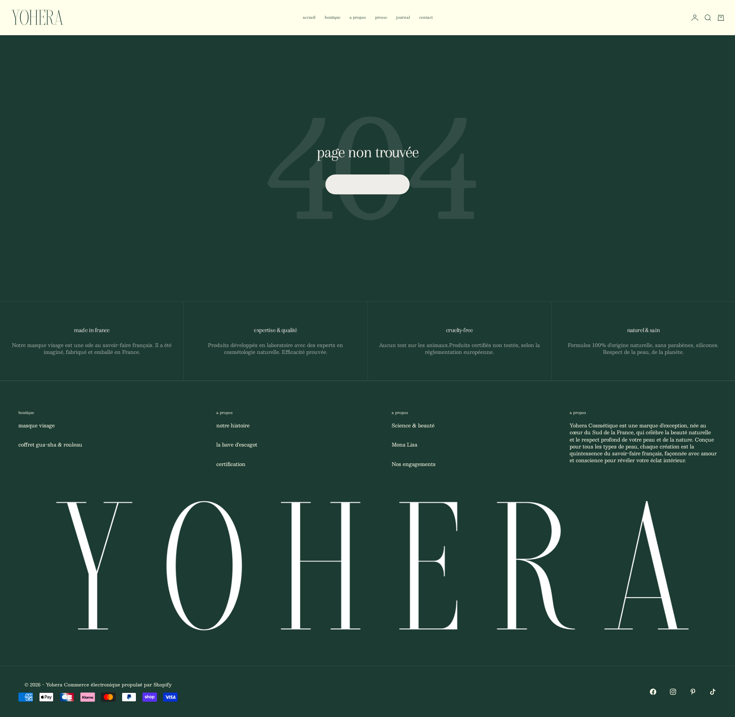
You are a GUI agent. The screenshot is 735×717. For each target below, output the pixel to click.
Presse (381, 17)
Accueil (309, 17)
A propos (358, 17)
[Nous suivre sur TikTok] (713, 692)
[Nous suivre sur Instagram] (673, 692)
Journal (403, 17)
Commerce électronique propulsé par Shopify (118, 684)
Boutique (332, 17)
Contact (426, 17)
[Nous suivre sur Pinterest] (693, 692)
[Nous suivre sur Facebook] (653, 692)
